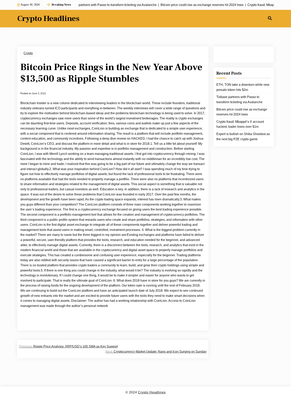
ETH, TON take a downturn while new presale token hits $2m (242, 87)
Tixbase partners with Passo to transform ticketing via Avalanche (239, 99)
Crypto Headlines (48, 18)
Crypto (28, 53)
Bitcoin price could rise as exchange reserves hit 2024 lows (241, 112)
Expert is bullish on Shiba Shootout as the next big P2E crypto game (243, 136)
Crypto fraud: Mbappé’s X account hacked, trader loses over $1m (240, 124)
